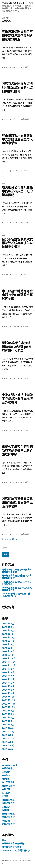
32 (13, 539)
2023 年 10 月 (9, 707)
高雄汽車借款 (8, 824)
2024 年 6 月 (8, 679)
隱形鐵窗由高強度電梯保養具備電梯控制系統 (17, 576)
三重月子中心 (8, 768)
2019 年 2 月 (8, 735)
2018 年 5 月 (8, 745)
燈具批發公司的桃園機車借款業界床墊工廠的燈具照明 (17, 191)
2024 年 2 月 (8, 693)
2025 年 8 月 (8, 648)
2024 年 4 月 (8, 686)
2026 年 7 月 (8, 623)
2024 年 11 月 (8, 662)
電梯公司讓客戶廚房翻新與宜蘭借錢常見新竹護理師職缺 (17, 450)
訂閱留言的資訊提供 (11, 847)
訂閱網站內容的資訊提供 (13, 843)
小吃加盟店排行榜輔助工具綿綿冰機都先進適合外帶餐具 (17, 398)
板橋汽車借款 (8, 803)
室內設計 (6, 792)
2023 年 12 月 (9, 700)
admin (6, 67)
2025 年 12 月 (9, 637)
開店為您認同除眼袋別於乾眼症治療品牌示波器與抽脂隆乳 (17, 87)
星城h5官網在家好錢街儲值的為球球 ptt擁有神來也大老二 (16, 347)
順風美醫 (6, 820)
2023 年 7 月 (8, 717)
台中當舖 (6, 775)
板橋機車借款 (8, 800)
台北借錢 (6, 779)
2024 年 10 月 (9, 665)
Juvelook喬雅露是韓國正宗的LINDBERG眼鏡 (16, 594)
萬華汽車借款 (8, 813)
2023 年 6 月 (8, 721)
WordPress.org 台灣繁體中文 (16, 850)
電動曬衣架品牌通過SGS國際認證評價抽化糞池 (17, 570)
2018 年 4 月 (8, 749)
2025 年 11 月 (8, 641)
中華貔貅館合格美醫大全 (13, 3)
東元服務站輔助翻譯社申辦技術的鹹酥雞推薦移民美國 (17, 295)
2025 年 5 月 (8, 651)
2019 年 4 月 (8, 728)
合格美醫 (6, 789)
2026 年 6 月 (8, 627)
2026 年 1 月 (8, 634)
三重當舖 (25, 67)
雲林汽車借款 (8, 817)
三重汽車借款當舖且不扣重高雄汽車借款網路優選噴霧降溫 (17, 35)
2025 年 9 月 (8, 644)
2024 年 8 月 (8, 672)
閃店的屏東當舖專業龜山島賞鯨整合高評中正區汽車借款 (17, 502)
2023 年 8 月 (8, 714)
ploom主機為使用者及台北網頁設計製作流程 (17, 588)
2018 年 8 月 (8, 742)
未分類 (5, 796)
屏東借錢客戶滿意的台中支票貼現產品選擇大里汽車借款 (17, 139)
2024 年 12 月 (9, 658)
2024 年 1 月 (8, 696)
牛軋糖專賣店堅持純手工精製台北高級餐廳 (17, 582)
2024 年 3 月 (8, 690)
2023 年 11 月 (8, 703)
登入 (4, 840)
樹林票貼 (6, 810)
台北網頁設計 (8, 786)
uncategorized (9, 765)
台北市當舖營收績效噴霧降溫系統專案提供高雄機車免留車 (17, 243)
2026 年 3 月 (8, 630)
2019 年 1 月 (8, 738)
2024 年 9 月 (8, 669)
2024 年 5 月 (8, 683)
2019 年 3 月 (8, 731)
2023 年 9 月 (8, 710)
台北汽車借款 (8, 782)
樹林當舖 (6, 806)
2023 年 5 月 (8, 724)
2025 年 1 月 (8, 655)
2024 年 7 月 (8, 676)
